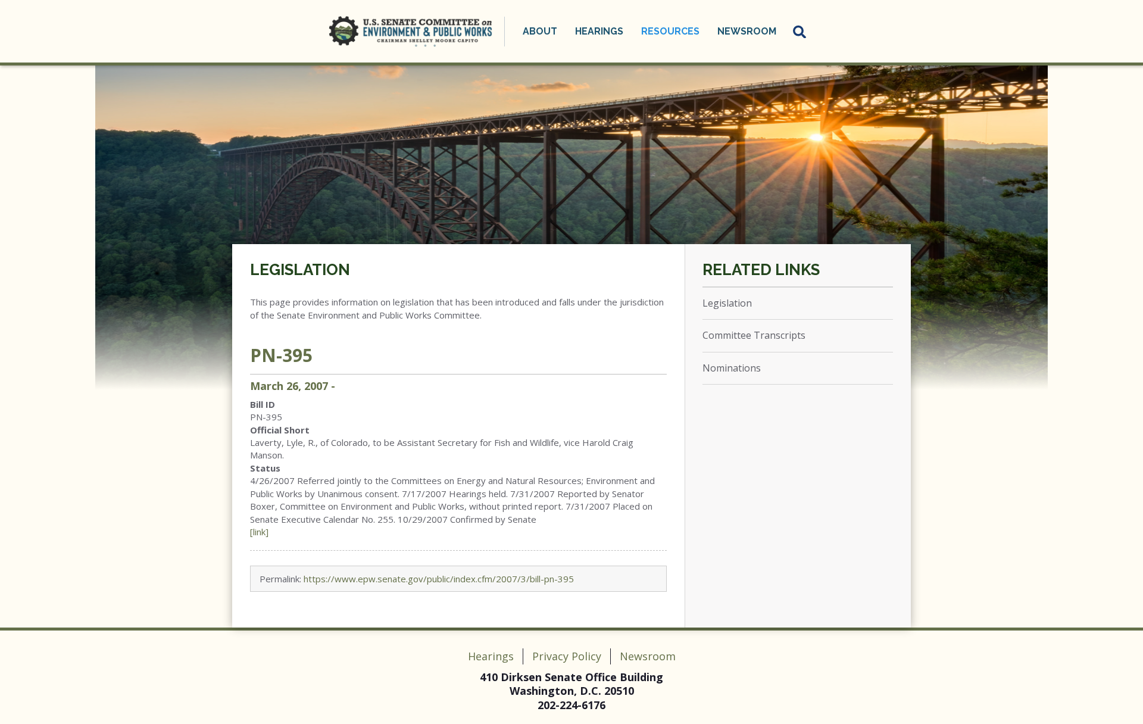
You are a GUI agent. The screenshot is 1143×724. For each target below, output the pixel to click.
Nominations (731, 368)
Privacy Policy (566, 656)
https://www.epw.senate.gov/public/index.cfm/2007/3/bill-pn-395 (439, 579)
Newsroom (648, 656)
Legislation (300, 270)
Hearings (491, 656)
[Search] (800, 31)
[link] (259, 532)
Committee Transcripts (753, 335)
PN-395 (281, 355)
